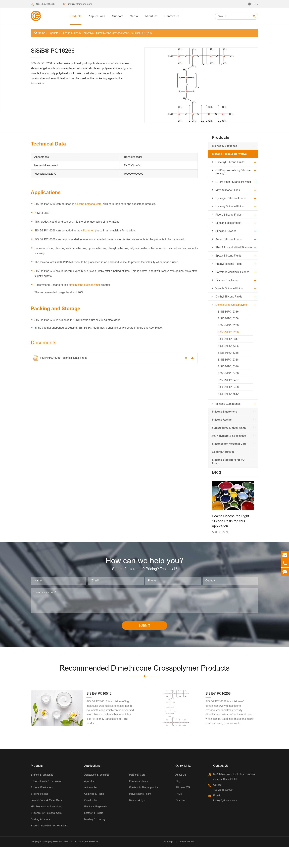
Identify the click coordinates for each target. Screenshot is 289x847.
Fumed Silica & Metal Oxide (229, 427)
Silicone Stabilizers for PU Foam (49, 825)
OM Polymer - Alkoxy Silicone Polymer (233, 172)
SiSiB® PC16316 (228, 311)
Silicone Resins (222, 419)
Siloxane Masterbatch (228, 222)
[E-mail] (285, 555)
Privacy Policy (187, 841)
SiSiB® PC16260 (228, 325)
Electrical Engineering (96, 806)
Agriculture (90, 781)
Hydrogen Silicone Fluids (230, 198)
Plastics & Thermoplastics (144, 787)
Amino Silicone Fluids (228, 239)
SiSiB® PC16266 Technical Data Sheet (63, 357)
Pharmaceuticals (138, 781)
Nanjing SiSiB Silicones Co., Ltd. (61, 841)
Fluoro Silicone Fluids (228, 214)
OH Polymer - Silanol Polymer (233, 181)
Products (75, 16)
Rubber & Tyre (137, 800)
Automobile (90, 787)
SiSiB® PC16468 (228, 386)
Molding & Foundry (95, 819)
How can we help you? (145, 560)
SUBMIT (144, 625)
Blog (216, 472)
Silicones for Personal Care (229, 443)
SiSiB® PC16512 (228, 393)
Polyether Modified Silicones (232, 271)
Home (41, 32)
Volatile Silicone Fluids (229, 288)
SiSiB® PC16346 (228, 366)
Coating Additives (223, 451)
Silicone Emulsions (226, 280)
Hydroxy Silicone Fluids (229, 206)
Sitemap (168, 841)
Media (134, 16)
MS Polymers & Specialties (229, 435)
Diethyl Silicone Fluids (228, 296)
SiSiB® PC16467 (228, 380)
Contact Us (171, 16)
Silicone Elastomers (224, 411)
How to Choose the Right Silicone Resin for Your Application (230, 521)
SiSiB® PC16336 (228, 352)
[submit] (254, 16)
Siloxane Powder (225, 230)
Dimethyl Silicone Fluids (229, 162)
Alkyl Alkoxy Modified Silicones (233, 247)
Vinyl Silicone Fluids (227, 189)
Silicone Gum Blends (227, 403)
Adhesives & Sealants (96, 774)
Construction (91, 800)
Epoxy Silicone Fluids (228, 255)
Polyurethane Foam (140, 793)
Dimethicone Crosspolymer (112, 32)
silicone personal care (88, 203)
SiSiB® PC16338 (228, 359)
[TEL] (285, 563)
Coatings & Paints (94, 793)
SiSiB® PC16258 (228, 318)
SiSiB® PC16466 (228, 373)
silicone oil (87, 230)
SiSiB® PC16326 (228, 345)
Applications (96, 16)
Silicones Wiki (183, 787)
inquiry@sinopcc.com (80, 4)
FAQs (178, 793)
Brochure (180, 800)
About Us (151, 16)
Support (117, 16)
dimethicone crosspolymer (84, 284)
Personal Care (137, 774)
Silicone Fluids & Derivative (77, 32)
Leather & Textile (93, 812)
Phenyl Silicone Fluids (228, 263)
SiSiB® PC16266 (141, 32)
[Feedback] (285, 572)
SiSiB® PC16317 (228, 338)
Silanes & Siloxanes (224, 145)
